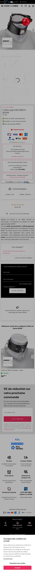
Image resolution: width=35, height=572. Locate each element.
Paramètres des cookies (17, 563)
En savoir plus (8, 559)
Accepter (17, 567)
